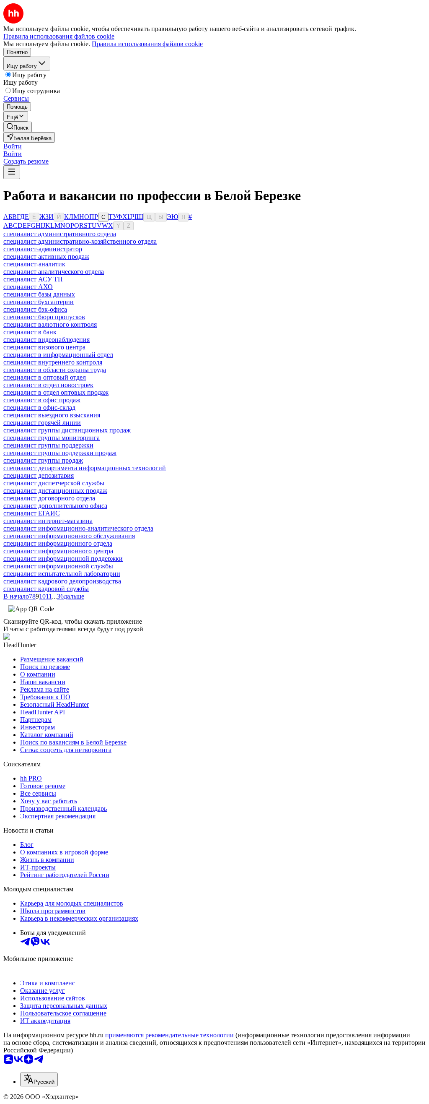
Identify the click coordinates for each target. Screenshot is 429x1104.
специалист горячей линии (42, 422)
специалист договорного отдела (49, 498)
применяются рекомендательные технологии (169, 1035)
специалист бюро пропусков (44, 316)
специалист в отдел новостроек (48, 384)
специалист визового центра (44, 347)
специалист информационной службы (58, 566)
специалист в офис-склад (39, 407)
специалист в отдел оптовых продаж (56, 392)
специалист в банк (30, 332)
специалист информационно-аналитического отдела (78, 528)
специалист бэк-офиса (35, 309)
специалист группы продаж (43, 460)
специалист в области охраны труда (54, 369)
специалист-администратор (42, 249)
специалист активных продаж (46, 256)
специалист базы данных (39, 294)
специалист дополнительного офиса (55, 505)
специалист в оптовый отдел (44, 377)
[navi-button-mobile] (11, 172)
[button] (12, 146)
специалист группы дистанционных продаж (67, 430)
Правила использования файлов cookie (147, 43)
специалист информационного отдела (57, 543)
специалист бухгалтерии (38, 301)
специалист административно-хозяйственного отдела (80, 241)
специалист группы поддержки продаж (59, 452)
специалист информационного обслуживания (69, 535)
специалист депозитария (38, 475)
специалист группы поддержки (48, 445)
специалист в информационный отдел (58, 354)
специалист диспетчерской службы (53, 483)
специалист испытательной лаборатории (61, 573)
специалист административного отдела (59, 233)
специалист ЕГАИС (31, 513)
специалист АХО (28, 286)
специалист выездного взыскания (51, 415)
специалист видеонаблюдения (46, 339)
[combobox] (39, 1079)
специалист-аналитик (34, 264)
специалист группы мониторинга (51, 437)
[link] (17, 127)
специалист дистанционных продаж (55, 490)
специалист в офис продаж (41, 400)
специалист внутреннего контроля (52, 362)
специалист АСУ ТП (33, 279)
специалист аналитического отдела (53, 271)
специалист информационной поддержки (63, 558)
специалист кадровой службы (46, 588)
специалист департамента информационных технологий (84, 467)
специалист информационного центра (58, 551)
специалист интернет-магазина (48, 520)
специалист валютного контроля (50, 324)
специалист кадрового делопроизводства (62, 581)
